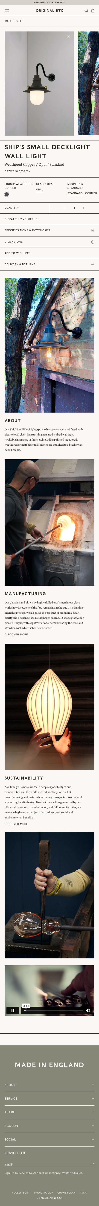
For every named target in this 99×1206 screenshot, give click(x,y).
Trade (10, 1112)
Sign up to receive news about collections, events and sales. (44, 1173)
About (10, 1085)
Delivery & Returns (20, 264)
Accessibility (21, 1193)
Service (11, 1098)
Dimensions (14, 241)
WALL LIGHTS (14, 21)
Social (10, 1139)
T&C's (83, 1193)
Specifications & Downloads (27, 230)
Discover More (16, 634)
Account (12, 1126)
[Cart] (92, 10)
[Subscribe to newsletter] (92, 1164)
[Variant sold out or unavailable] (7, 194)
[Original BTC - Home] (49, 10)
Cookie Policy (67, 1193)
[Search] (86, 10)
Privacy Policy (43, 1193)
